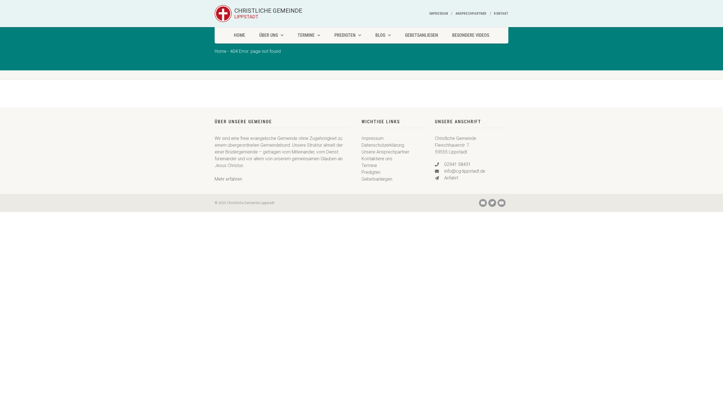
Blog (380, 35)
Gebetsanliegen (421, 35)
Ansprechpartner (471, 14)
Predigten (345, 35)
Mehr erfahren (228, 179)
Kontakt (501, 14)
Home (239, 35)
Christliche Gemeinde (268, 13)
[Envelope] (483, 203)
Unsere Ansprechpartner (385, 152)
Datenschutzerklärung (383, 145)
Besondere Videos (470, 35)
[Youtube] (502, 203)
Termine (306, 35)
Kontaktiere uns (377, 158)
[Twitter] (492, 203)
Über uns (268, 35)
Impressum (438, 14)
